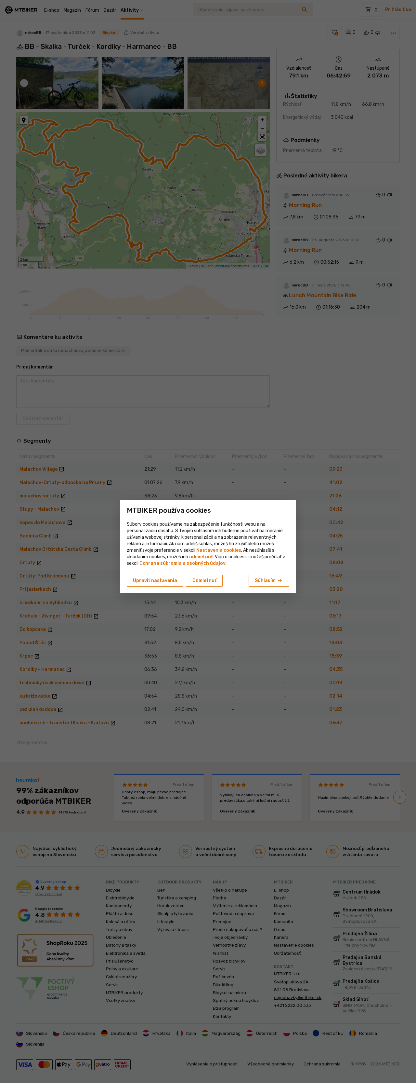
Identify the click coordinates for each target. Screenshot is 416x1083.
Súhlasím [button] (269, 580)
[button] (201, 557)
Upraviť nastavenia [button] (155, 580)
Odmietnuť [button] (204, 580)
